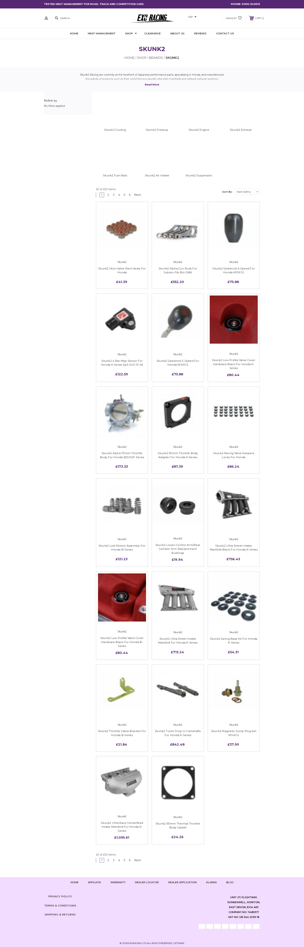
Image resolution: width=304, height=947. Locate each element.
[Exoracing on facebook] (141, 895)
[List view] (216, 192)
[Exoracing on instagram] (152, 895)
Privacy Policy (60, 896)
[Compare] (130, 249)
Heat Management (102, 33)
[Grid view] (206, 192)
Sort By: (227, 191)
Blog (230, 882)
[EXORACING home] (152, 18)
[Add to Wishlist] (122, 249)
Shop (129, 33)
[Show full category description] (152, 84)
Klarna (211, 882)
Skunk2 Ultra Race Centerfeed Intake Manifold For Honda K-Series (122, 826)
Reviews (200, 33)
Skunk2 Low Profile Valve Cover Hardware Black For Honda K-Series (233, 364)
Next (138, 194)
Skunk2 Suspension (199, 175)
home (74, 882)
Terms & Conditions (60, 905)
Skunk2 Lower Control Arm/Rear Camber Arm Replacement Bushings (178, 549)
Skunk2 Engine (199, 129)
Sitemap (179, 943)
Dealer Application (182, 882)
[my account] (46, 18)
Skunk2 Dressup (157, 129)
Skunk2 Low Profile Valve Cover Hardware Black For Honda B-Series (122, 642)
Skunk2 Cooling (115, 129)
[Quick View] (114, 249)
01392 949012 (251, 4)
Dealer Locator (147, 882)
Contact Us (225, 33)
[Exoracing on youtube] (162, 895)
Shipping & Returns (60, 914)
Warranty (117, 882)
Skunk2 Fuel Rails (115, 175)
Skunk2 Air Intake (157, 175)
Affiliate (94, 882)
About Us (177, 33)
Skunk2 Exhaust (241, 129)
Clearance (152, 33)
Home (74, 33)
